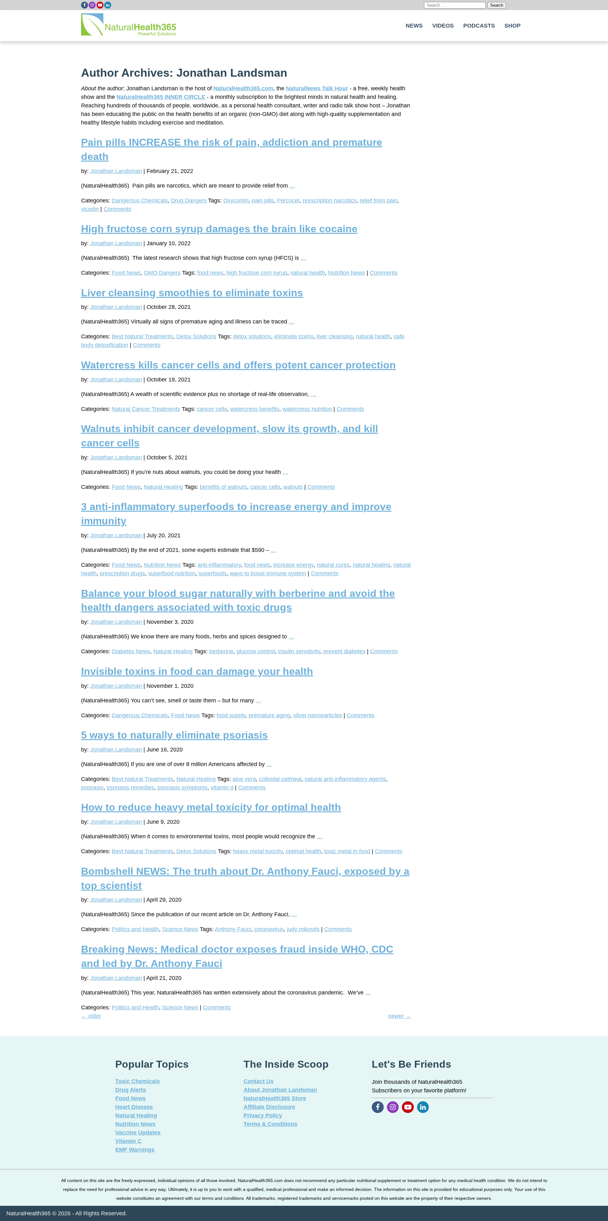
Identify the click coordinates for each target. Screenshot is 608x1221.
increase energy (293, 565)
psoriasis (92, 787)
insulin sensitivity (299, 651)
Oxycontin (236, 200)
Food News (126, 273)
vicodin (90, 209)
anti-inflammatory (219, 565)
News (414, 25)
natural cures (333, 565)
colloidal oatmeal (280, 779)
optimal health (303, 851)
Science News (180, 929)
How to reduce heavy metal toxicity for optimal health (211, 807)
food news (210, 273)
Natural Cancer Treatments (146, 409)
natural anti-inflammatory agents (345, 779)
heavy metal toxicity (257, 851)
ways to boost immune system (268, 573)
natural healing (371, 565)
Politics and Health (135, 929)
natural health (307, 273)
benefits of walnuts (223, 487)
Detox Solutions (196, 336)
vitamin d (222, 787)
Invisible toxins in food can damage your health (197, 671)
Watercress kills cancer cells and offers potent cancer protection (238, 365)
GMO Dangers (162, 273)
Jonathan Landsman (116, 171)
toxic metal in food (347, 851)
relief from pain (378, 200)
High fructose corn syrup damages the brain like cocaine (219, 228)
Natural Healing (163, 487)
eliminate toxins (294, 336)
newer (399, 1016)
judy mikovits (303, 929)
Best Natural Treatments (142, 336)
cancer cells (212, 409)
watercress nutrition (307, 409)
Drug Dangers (188, 200)
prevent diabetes (344, 651)
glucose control (256, 651)
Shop (512, 25)
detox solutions (252, 336)
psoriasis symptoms (182, 787)
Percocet (288, 200)
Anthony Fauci (233, 929)
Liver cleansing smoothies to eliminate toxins (192, 292)
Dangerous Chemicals (140, 200)
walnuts (293, 487)
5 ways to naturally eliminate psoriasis (174, 735)
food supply (231, 715)
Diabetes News (131, 651)
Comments (117, 209)
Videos (443, 25)
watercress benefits (254, 409)
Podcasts (479, 25)
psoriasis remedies (130, 787)
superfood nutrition (171, 573)
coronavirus (269, 929)
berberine (221, 651)
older (91, 1016)
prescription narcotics (330, 200)
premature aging (269, 715)
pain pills (263, 200)
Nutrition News (346, 273)
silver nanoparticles (317, 715)
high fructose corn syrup (256, 273)
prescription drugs (122, 573)
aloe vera (244, 779)
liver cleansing (335, 336)
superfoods (213, 573)
